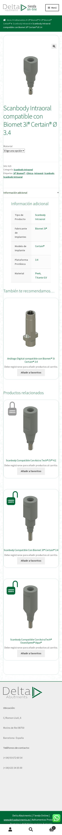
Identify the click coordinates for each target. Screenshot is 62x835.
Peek (38, 273)
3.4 (36, 259)
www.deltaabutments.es (17, 819)
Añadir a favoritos (31, 372)
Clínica (29, 173)
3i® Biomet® (33, 20)
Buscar (31, 829)
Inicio (9, 20)
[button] (54, 46)
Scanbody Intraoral (21, 23)
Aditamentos (20, 20)
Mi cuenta (10, 829)
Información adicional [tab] (15, 192)
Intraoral (38, 173)
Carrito (47, 826)
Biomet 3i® (41, 228)
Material (8, 146)
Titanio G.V (41, 277)
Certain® (40, 246)
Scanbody (49, 173)
